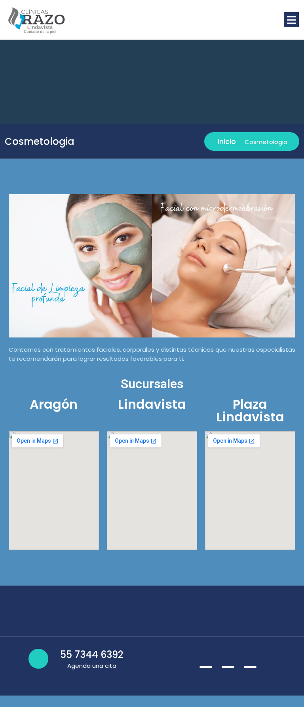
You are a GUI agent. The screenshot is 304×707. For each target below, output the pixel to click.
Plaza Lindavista (250, 410)
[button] (16, 266)
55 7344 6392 (92, 654)
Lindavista (152, 404)
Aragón (54, 404)
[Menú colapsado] (291, 20)
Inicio (226, 141)
